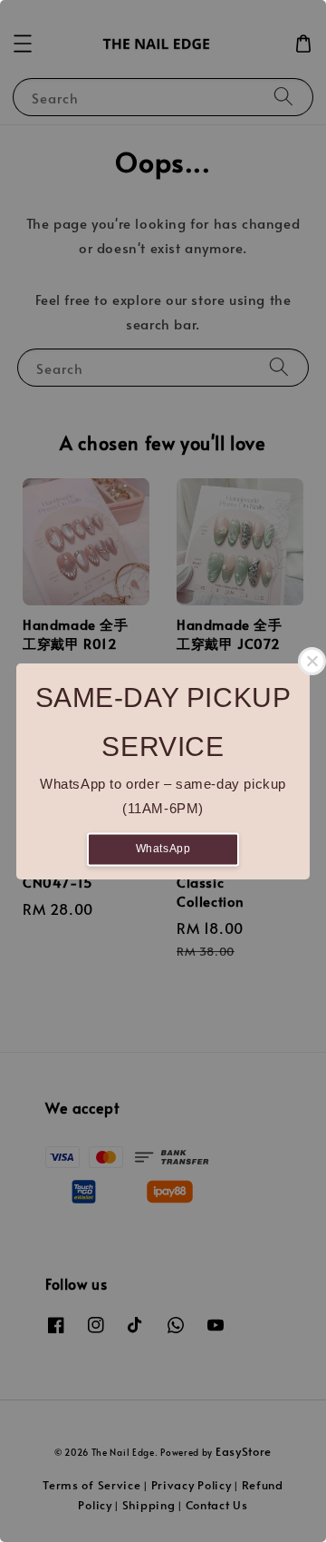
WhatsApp (163, 848)
